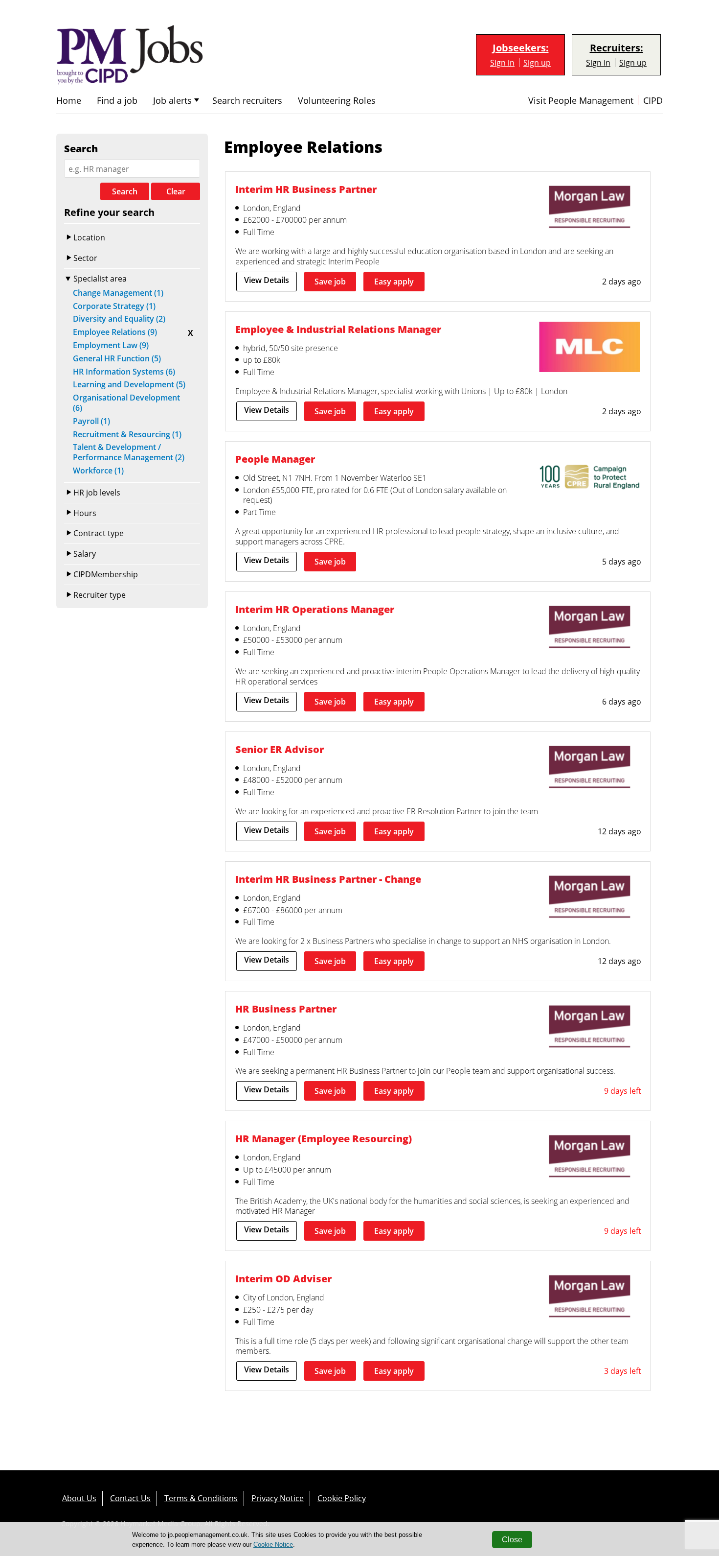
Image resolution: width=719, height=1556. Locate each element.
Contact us (130, 1498)
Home (68, 100)
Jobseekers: (521, 48)
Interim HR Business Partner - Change (328, 879)
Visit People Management (580, 100)
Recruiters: (616, 48)
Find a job (117, 100)
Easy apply (394, 281)
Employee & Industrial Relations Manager (338, 329)
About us (79, 1498)
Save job (330, 281)
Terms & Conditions (201, 1498)
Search (124, 191)
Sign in (502, 62)
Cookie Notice (273, 1544)
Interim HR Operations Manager (314, 609)
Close (512, 1539)
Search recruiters (247, 100)
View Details (266, 280)
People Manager (275, 459)
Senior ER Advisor (279, 749)
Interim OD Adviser (283, 1278)
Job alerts (172, 100)
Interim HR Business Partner (306, 189)
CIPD (653, 100)
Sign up (537, 62)
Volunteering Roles (337, 100)
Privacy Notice (277, 1498)
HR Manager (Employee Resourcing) (323, 1138)
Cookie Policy (341, 1498)
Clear (175, 191)
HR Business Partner (286, 1008)
